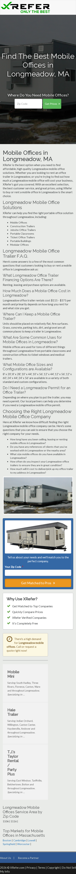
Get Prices (51, 103)
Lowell (31, 840)
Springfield (9, 844)
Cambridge (19, 840)
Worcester (23, 844)
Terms (41, 867)
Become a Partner (28, 857)
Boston (7, 840)
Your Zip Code (14, 566)
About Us (5, 857)
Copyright (53, 867)
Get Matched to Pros (36, 583)
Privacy (31, 867)
